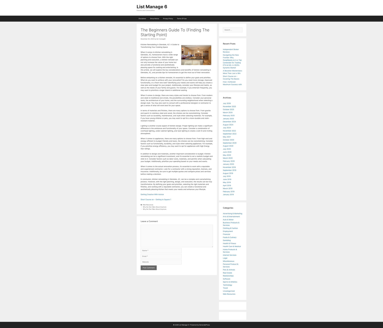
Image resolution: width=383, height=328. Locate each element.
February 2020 (229, 161)
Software (226, 279)
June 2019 (227, 179)
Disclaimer (142, 19)
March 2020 (228, 158)
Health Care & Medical (232, 246)
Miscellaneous (228, 261)
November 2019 (229, 167)
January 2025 (228, 119)
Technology (227, 285)
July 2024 (227, 128)
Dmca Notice (154, 19)
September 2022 (229, 134)
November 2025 (229, 106)
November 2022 (229, 131)
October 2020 (228, 140)
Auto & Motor (228, 220)
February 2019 (228, 192)
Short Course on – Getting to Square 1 (156, 200)
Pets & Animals (229, 270)
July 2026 (227, 103)
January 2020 (228, 164)
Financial (226, 234)
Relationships (228, 276)
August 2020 (228, 146)
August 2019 (228, 173)
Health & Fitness (229, 243)
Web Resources (148, 205)
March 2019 (227, 188)
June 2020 (227, 152)
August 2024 (228, 125)
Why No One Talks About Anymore (154, 207)
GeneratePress (204, 325)
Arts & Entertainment (231, 217)
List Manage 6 (152, 6)
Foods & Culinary (229, 237)
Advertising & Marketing (232, 214)
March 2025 (227, 113)
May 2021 (227, 137)
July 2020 (227, 149)
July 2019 (227, 176)
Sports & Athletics (230, 282)
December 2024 (229, 122)
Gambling (227, 240)
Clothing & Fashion (230, 228)
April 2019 (227, 185)
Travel (225, 288)
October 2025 (228, 109)
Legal (225, 258)
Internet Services (229, 255)
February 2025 (229, 116)
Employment (228, 231)
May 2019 (227, 182)
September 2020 (229, 143)
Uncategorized (229, 291)
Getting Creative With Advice (152, 194)
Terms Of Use (182, 19)
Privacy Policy (168, 19)
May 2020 (227, 155)
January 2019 (228, 195)
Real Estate (227, 273)
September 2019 (229, 170)
